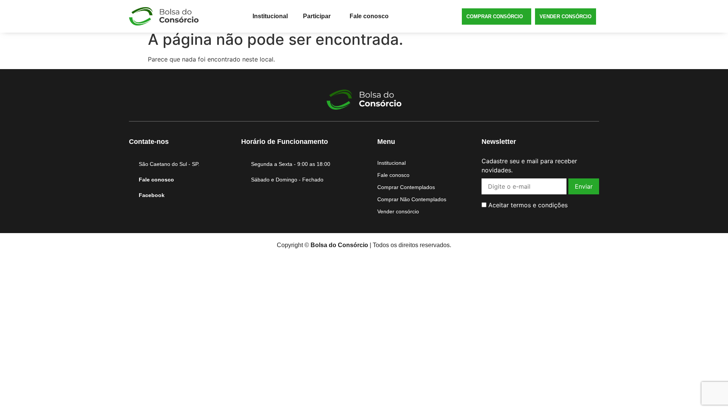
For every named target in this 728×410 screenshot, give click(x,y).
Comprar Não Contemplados (411, 199)
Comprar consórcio (494, 16)
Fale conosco (369, 16)
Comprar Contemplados (406, 187)
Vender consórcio (566, 16)
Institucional (270, 16)
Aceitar (527, 205)
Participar (317, 16)
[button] (318, 16)
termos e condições (539, 205)
